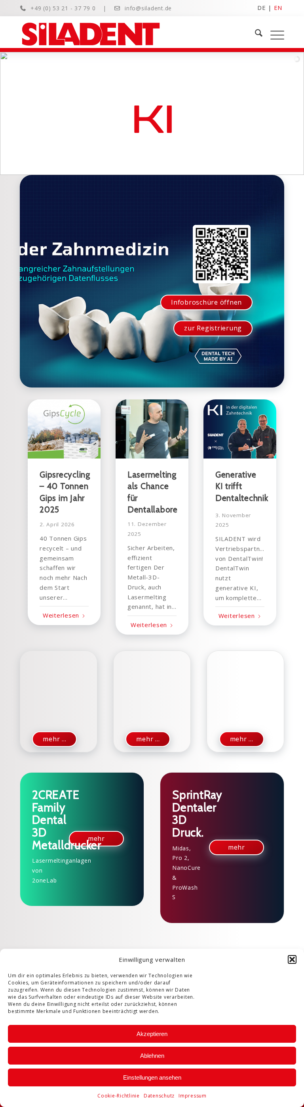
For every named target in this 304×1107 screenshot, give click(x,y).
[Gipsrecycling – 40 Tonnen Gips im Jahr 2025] (64, 429)
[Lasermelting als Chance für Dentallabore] (152, 429)
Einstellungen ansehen (152, 1077)
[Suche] (254, 34)
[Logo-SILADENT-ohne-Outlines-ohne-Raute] (91, 34)
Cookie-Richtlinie (118, 1095)
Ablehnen (152, 1055)
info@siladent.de (148, 8)
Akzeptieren (152, 1033)
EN (278, 7)
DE (261, 7)
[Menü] (273, 34)
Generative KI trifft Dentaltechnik (241, 486)
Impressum (193, 1095)
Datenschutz (159, 1095)
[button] (292, 959)
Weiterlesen (61, 615)
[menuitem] (254, 34)
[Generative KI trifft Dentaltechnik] (239, 429)
